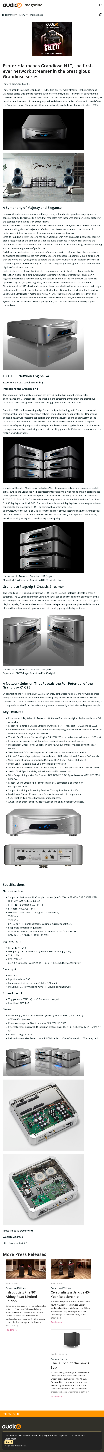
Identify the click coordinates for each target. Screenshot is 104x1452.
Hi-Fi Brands (8, 14)
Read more (11, 1329)
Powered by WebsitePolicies (15, 1446)
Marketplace (36, 14)
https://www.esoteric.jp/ (15, 1243)
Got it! (9, 1442)
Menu (22, 14)
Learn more (10, 1438)
